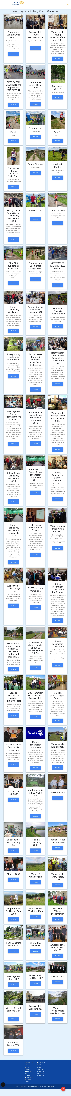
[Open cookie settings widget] (3, 1084)
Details (13, 54)
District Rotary (41, 1073)
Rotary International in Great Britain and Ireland (40, 1086)
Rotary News (40, 1075)
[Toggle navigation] (68, 4)
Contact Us (29, 1077)
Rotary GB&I (40, 1071)
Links (28, 1075)
